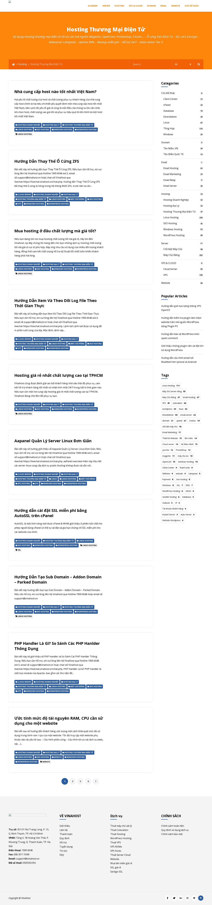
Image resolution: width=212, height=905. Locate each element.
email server (188, 414)
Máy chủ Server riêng (173, 391)
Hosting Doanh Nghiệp (176, 199)
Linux (166, 122)
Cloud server (170, 444)
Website (175, 5)
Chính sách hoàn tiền (172, 825)
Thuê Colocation (119, 830)
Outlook (167, 502)
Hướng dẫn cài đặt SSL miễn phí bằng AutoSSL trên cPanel (50, 513)
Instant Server (170, 514)
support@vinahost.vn (27, 858)
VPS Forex (115, 850)
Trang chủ (13, 64)
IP (178, 502)
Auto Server (187, 514)
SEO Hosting (170, 223)
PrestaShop (183, 450)
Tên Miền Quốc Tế (173, 154)
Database (168, 110)
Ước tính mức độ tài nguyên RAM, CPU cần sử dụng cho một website (58, 721)
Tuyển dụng (66, 846)
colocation (179, 403)
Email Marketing (172, 174)
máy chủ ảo (185, 456)
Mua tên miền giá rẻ (121, 863)
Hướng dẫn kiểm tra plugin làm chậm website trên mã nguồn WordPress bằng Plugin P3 (181, 322)
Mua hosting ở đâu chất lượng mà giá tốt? (55, 230)
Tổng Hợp (169, 128)
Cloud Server (170, 269)
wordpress (169, 409)
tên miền (191, 438)
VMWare (167, 473)
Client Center (170, 99)
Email (163, 5)
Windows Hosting (172, 229)
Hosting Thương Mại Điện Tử (179, 211)
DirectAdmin (170, 116)
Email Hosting (170, 168)
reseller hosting (170, 497)
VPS (165, 275)
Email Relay (169, 180)
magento (168, 456)
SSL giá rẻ (115, 867)
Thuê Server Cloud (120, 854)
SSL (180, 485)
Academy (93, 5)
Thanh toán (66, 834)
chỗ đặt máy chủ (171, 426)
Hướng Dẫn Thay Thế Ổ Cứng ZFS (46, 161)
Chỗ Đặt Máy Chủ (172, 249)
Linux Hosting (171, 217)
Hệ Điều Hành (189, 444)
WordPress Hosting (174, 235)
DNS (189, 485)
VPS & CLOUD (135, 5)
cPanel (166, 104)
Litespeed (194, 473)
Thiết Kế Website (172, 438)
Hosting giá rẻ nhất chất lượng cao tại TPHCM (58, 375)
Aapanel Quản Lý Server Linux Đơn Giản (53, 440)
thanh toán (186, 467)
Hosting (119, 5)
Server (106, 5)
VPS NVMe (116, 846)
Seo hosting (183, 479)
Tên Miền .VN (170, 148)
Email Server (170, 185)
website (181, 473)
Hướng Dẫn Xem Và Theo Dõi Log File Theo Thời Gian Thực (55, 303)
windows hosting (188, 461)
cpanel (181, 420)
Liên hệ (63, 830)
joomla (167, 450)
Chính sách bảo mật (172, 834)
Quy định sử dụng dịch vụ (175, 830)
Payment (167, 479)
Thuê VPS (115, 842)
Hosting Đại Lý (171, 205)
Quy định (64, 838)
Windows (168, 134)
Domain (151, 5)
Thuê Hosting (117, 834)
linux (183, 409)
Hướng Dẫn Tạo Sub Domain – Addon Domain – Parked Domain (58, 579)
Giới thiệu (65, 825)
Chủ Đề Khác (192, 5)
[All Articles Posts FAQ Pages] (166, 64)
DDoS (190, 491)
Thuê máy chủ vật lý (121, 825)
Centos (194, 420)
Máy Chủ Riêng (171, 255)
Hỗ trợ (63, 842)
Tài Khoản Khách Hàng (174, 508)
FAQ (62, 854)
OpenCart (168, 461)
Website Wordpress (172, 520)
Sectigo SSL (116, 871)
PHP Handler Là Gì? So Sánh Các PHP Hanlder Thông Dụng (57, 646)
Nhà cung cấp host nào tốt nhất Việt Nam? (55, 91)
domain (167, 420)
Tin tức (63, 850)
